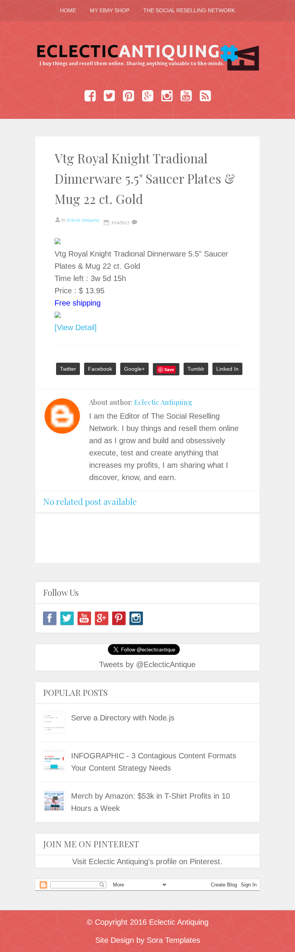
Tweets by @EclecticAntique (147, 664)
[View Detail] (76, 327)
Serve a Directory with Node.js (122, 718)
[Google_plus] (101, 618)
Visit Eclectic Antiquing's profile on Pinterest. (147, 861)
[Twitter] (67, 618)
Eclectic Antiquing (163, 402)
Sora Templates (173, 940)
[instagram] (136, 618)
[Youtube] (84, 618)
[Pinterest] (119, 618)
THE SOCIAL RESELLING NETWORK (189, 10)
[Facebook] (49, 618)
